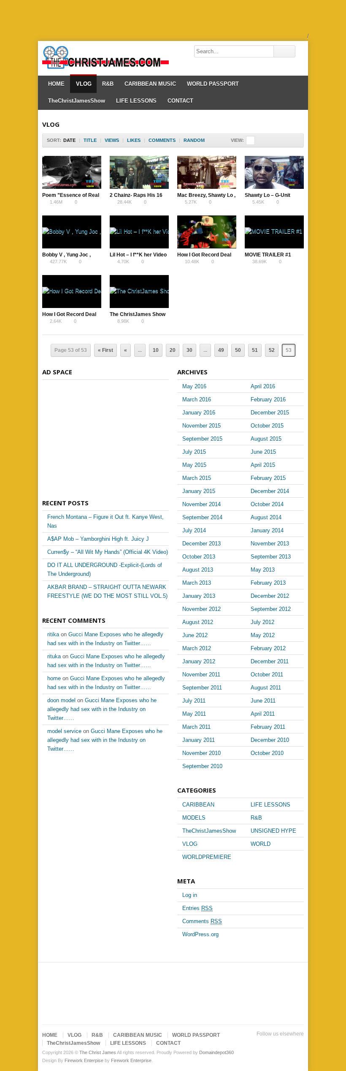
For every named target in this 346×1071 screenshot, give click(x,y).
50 (238, 350)
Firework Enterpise (84, 1060)
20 (173, 350)
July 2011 (193, 701)
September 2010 (202, 766)
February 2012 (268, 648)
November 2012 (201, 609)
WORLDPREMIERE (206, 857)
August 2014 (266, 517)
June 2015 (263, 452)
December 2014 (270, 491)
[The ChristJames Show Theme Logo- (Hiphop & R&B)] (139, 291)
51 (255, 350)
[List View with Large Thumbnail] (294, 140)
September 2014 (202, 517)
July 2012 (262, 622)
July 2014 (194, 530)
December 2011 (270, 661)
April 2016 (263, 386)
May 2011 (194, 714)
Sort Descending (210, 140)
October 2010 (267, 753)
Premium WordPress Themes (299, 1044)
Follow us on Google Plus (272, 1044)
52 (272, 350)
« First (105, 350)
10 (156, 350)
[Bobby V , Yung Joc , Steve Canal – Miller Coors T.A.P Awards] (71, 232)
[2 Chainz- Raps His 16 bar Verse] (139, 172)
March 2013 (196, 583)
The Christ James (97, 1052)
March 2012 (196, 648)
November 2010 (201, 753)
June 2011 (263, 701)
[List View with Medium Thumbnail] (285, 140)
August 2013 (197, 570)
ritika (53, 634)
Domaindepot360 (216, 1052)
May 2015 (194, 465)
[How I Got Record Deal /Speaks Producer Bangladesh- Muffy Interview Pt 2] (206, 232)
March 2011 (196, 727)
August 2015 (266, 439)
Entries (197, 908)
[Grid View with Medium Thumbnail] (268, 140)
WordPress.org (200, 934)
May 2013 (263, 570)
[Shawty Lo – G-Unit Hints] (274, 172)
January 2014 (267, 530)
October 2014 (267, 504)
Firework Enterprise (131, 1060)
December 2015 (270, 412)
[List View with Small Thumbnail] (277, 140)
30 (189, 350)
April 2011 (263, 714)
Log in (189, 895)
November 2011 (201, 674)
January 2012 (198, 661)
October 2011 (267, 674)
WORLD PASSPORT (213, 84)
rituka (54, 656)
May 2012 (263, 635)
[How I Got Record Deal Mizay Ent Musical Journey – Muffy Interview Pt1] (71, 291)
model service (64, 731)
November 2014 (201, 504)
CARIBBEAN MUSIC (150, 84)
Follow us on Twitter (245, 1044)
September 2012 (271, 609)
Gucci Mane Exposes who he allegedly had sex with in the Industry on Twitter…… (102, 709)
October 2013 (198, 556)
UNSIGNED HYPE (273, 831)
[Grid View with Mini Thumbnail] (250, 140)
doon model (61, 700)
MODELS (193, 818)
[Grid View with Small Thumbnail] (259, 140)
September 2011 (202, 687)
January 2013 (198, 596)
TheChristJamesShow (76, 101)
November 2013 (270, 543)
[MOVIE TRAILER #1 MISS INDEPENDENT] (274, 232)
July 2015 (194, 452)
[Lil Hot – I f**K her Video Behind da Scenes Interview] (139, 232)
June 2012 (195, 635)
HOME (56, 84)
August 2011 (266, 687)
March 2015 (196, 478)
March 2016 (196, 399)
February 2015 (268, 478)
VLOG (84, 84)
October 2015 (267, 425)
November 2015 (201, 425)
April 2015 (263, 465)
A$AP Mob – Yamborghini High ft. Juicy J (98, 539)
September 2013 (271, 556)
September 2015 (202, 439)
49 (221, 350)
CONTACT (180, 101)
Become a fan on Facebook (258, 1044)
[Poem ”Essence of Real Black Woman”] (71, 172)
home (54, 678)
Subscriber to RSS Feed (285, 1044)
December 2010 (270, 740)
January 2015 (198, 491)
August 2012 (197, 622)
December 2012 (270, 596)
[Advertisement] (153, 19)
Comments (202, 921)
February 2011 (268, 727)
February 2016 (268, 399)
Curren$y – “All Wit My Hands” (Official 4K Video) (107, 552)
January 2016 (198, 412)
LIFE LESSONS (136, 101)
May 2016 (194, 386)
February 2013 (268, 583)
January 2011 (198, 740)
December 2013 (201, 543)
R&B (108, 84)
